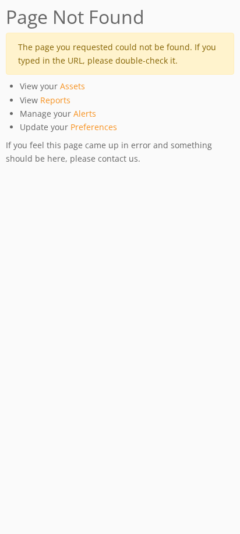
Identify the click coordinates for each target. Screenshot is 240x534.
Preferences (93, 126)
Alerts (84, 113)
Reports (55, 100)
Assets (72, 86)
